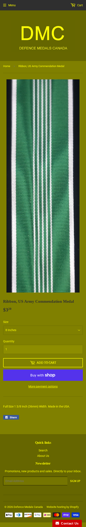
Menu (12, 5)
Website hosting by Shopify (63, 506)
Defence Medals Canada (28, 506)
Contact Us (69, 523)
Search (43, 450)
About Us (43, 455)
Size (5, 322)
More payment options (43, 386)
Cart (80, 5)
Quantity (8, 341)
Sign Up (75, 481)
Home (6, 66)
